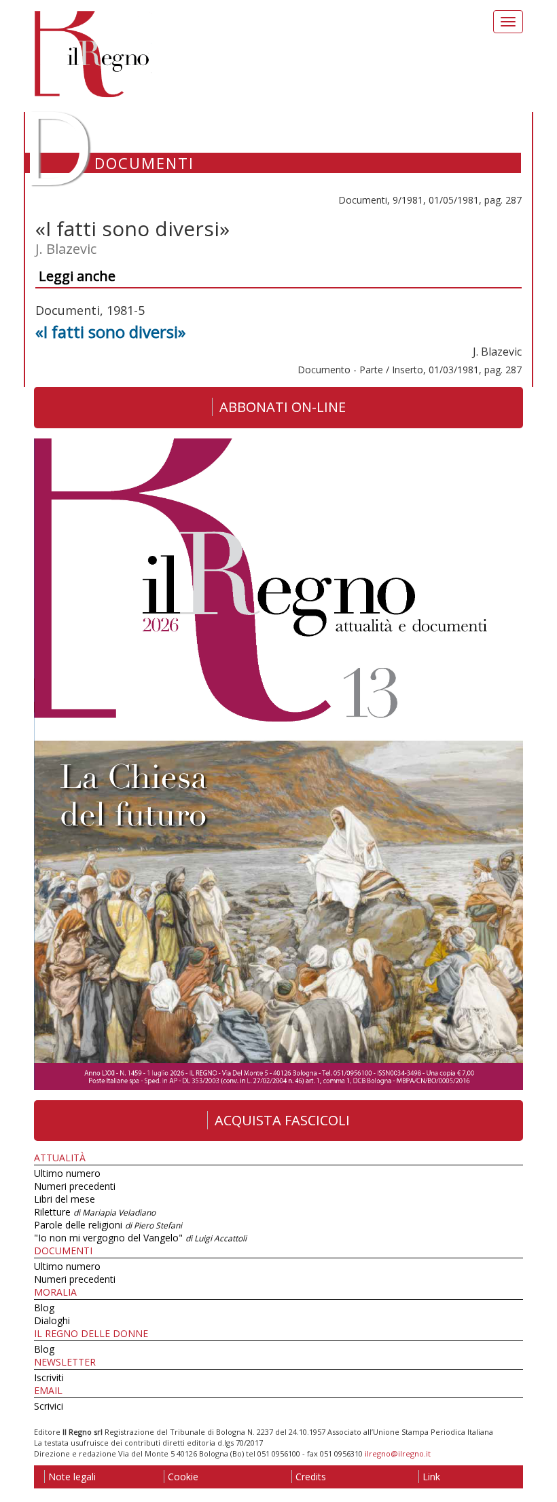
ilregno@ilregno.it (398, 1453)
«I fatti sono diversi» (110, 331)
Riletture (95, 1211)
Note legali (72, 1476)
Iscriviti (49, 1377)
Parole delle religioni (108, 1224)
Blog (44, 1307)
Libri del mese (64, 1199)
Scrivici (48, 1406)
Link (431, 1476)
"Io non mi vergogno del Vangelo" (140, 1237)
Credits (310, 1476)
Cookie (183, 1476)
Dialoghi (52, 1320)
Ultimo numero (67, 1173)
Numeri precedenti (74, 1186)
